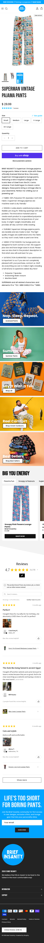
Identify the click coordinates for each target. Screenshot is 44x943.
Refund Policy (21, 919)
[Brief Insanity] (22, 8)
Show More (19, 679)
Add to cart (22, 148)
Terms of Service (34, 919)
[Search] (7, 8)
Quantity (5, 133)
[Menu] (2, 8)
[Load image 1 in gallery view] (22, 42)
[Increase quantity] (13, 138)
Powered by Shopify (22, 935)
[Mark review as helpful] (38, 638)
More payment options (22, 161)
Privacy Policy (6, 922)
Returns (12, 919)
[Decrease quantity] (4, 138)
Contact (4, 919)
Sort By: (29, 600)
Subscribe (22, 830)
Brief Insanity (11, 935)
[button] (37, 569)
